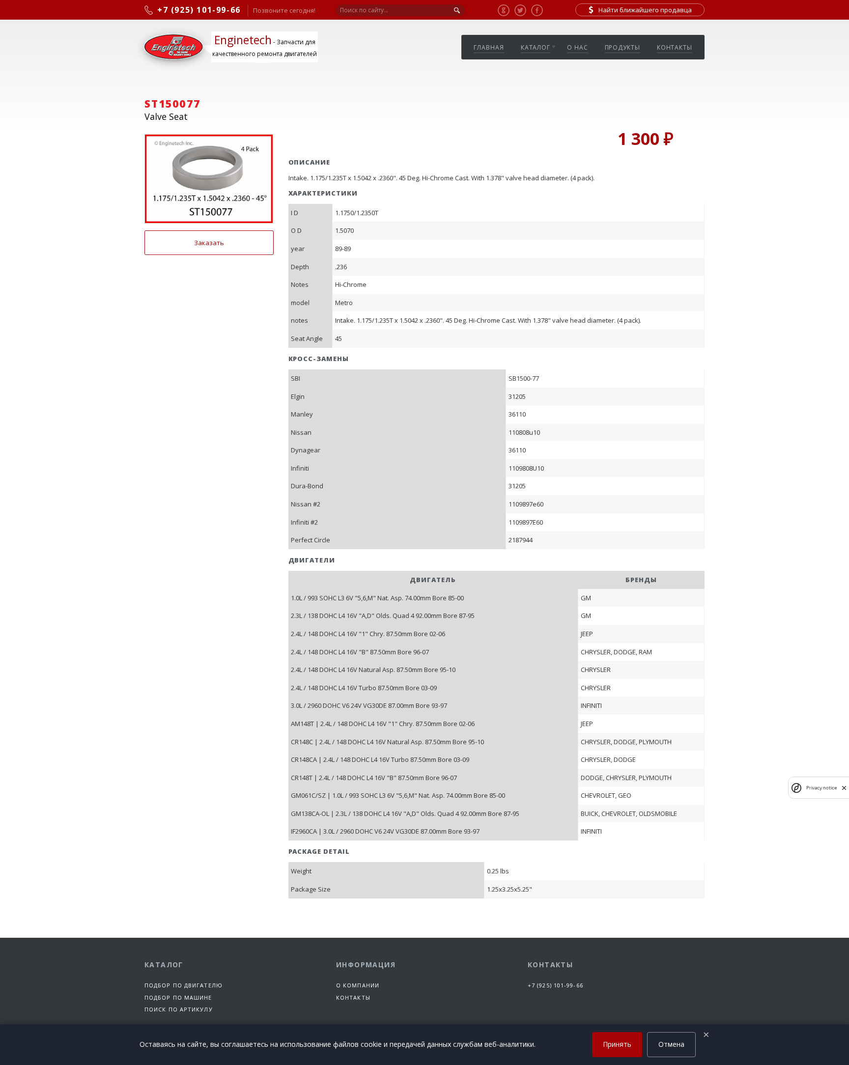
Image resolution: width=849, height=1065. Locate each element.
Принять (617, 1044)
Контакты (674, 47)
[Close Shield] (844, 787)
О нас (577, 47)
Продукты (622, 47)
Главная (489, 47)
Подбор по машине (178, 997)
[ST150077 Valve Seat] (209, 179)
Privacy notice (821, 787)
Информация (366, 964)
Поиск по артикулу (178, 1009)
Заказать (209, 242)
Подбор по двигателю (183, 985)
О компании (357, 985)
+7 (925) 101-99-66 (555, 985)
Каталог (535, 47)
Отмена (671, 1044)
